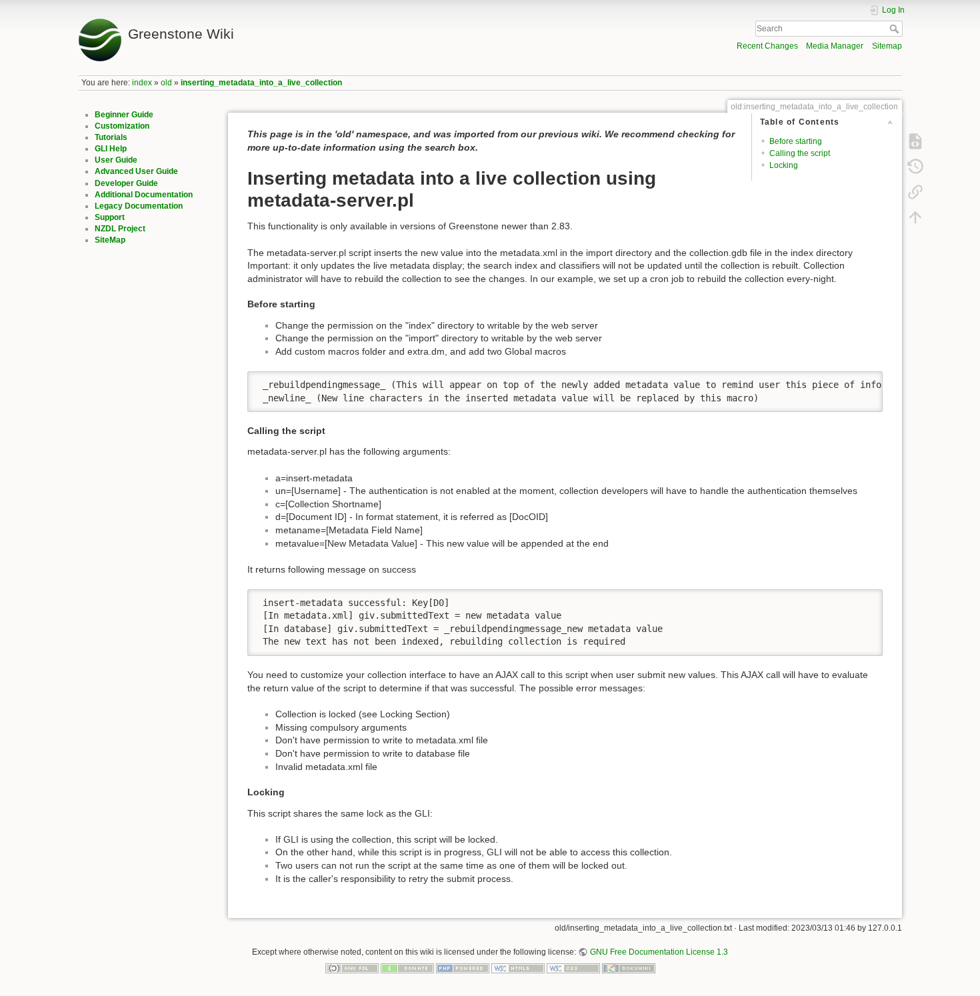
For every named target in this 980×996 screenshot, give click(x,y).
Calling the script (799, 153)
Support (110, 217)
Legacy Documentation (139, 206)
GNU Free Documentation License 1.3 (658, 952)
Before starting (795, 141)
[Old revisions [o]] (915, 166)
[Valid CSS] (573, 968)
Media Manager (834, 46)
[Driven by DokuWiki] (628, 968)
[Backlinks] (915, 192)
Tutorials (111, 137)
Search (895, 28)
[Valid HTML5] (518, 968)
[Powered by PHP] (462, 968)
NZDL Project (120, 228)
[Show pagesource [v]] (915, 141)
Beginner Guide (124, 114)
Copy (863, 381)
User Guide (116, 160)
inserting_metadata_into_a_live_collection (261, 82)
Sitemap (887, 46)
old (166, 82)
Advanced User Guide (136, 171)
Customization (122, 126)
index (142, 82)
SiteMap (110, 240)
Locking (783, 165)
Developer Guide (126, 183)
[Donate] (407, 968)
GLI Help (111, 148)
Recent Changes (767, 46)
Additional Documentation (144, 194)
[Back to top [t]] (915, 217)
